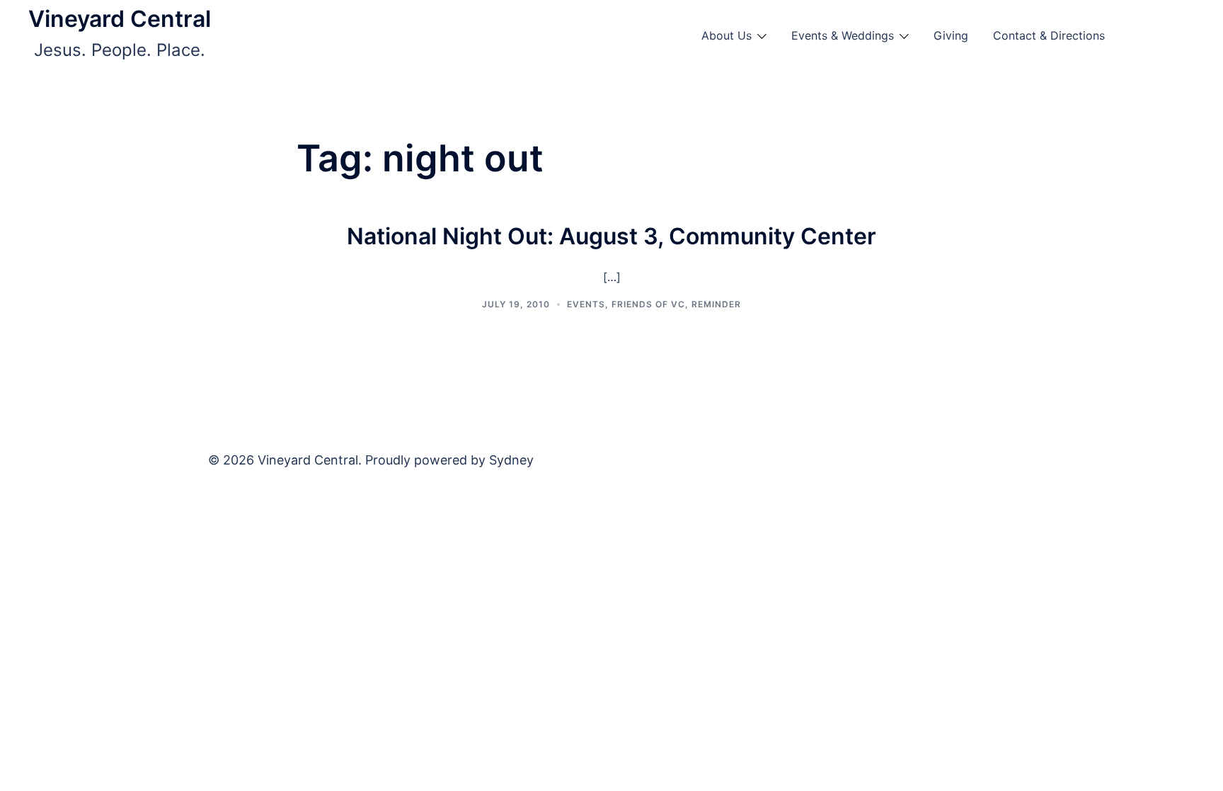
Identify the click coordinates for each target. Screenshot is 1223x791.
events (586, 304)
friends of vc (648, 304)
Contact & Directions (1049, 35)
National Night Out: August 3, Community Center (611, 236)
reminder (716, 304)
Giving (951, 35)
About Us (726, 35)
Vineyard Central (119, 19)
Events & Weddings (842, 35)
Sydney (511, 460)
